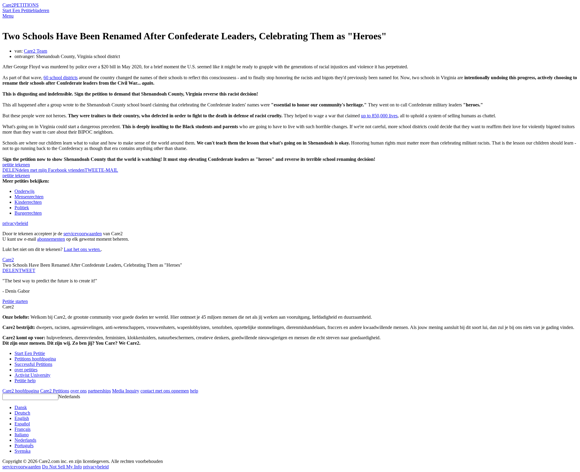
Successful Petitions (33, 364)
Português (24, 445)
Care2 (8, 5)
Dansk (20, 407)
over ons (78, 390)
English (21, 418)
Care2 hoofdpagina (20, 390)
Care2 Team (35, 51)
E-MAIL (109, 170)
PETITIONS (26, 5)
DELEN (10, 270)
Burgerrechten (28, 213)
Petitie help (25, 380)
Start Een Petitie (17, 10)
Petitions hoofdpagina (35, 358)
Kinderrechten (28, 202)
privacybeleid (15, 223)
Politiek (21, 207)
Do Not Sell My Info (62, 466)
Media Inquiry (125, 390)
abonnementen (51, 239)
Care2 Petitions (54, 390)
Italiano (21, 434)
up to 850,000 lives (379, 115)
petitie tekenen (16, 164)
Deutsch (22, 412)
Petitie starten (15, 301)
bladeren (41, 10)
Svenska (22, 451)
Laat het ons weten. (82, 249)
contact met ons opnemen (164, 390)
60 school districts (61, 77)
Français (22, 429)
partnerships (99, 390)
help (194, 390)
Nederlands (69, 396)
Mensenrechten (29, 196)
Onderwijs (24, 191)
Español (22, 423)
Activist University (32, 375)
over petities (25, 369)
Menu (8, 15)
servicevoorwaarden (82, 233)
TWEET (93, 170)
